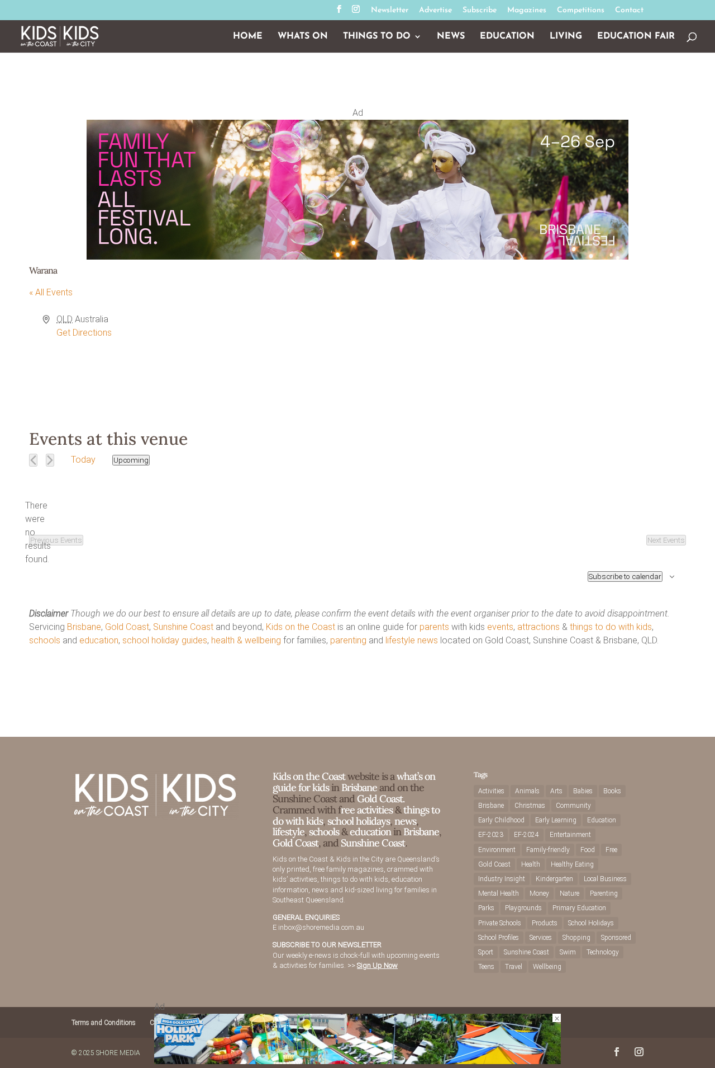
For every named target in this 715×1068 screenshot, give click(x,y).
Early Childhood (501, 820)
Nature (569, 893)
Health (530, 864)
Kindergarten (554, 879)
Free (611, 850)
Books (612, 791)
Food (587, 850)
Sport (485, 952)
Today (83, 459)
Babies (583, 791)
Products (544, 923)
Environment (497, 850)
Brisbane (84, 627)
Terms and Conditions (104, 1023)
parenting (348, 640)
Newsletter (389, 11)
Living (566, 36)
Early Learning (555, 820)
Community (573, 806)
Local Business (605, 879)
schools (44, 640)
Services (541, 938)
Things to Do (377, 36)
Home (248, 36)
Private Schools (499, 923)
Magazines (526, 11)
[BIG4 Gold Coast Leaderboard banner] (357, 1061)
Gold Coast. (379, 798)
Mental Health (498, 893)
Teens (486, 967)
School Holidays (591, 923)
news (427, 640)
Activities (491, 791)
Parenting (604, 893)
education (98, 640)
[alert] (38, 532)
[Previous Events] (33, 460)
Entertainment (570, 835)
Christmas (529, 806)
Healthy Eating (572, 864)
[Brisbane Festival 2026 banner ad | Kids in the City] (357, 256)
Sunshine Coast (183, 627)
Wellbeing (547, 967)
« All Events (51, 292)
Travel (513, 967)
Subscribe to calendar (625, 576)
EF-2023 (490, 835)
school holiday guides (164, 640)
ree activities (367, 809)
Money (539, 893)
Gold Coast (127, 627)
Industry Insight (501, 879)
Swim (568, 952)
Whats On (303, 36)
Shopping (576, 938)
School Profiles (498, 938)
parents (434, 627)
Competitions (580, 11)
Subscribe (480, 11)
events (500, 627)
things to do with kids (611, 627)
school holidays (358, 821)
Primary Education (579, 908)
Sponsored (616, 938)
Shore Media (118, 1053)
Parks (486, 908)
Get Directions (84, 332)
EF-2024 (526, 835)
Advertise (435, 11)
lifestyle (400, 640)
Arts (556, 791)
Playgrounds (523, 908)
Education (507, 36)
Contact (629, 11)
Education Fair (636, 36)
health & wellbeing (246, 640)
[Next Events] (50, 460)
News (451, 36)
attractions (538, 627)
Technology (603, 952)
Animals (527, 791)
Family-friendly (548, 850)
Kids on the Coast (300, 627)
